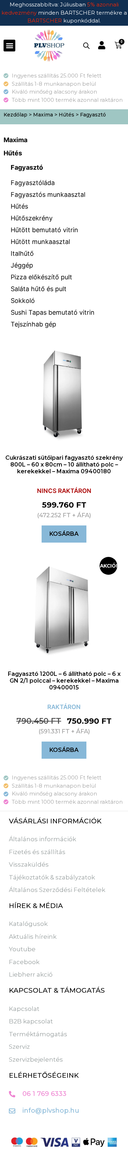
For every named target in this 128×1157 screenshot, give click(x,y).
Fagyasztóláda (33, 182)
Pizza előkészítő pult (41, 277)
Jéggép (22, 265)
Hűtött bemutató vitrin (44, 230)
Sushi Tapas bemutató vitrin (53, 312)
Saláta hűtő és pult (38, 289)
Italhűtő (22, 253)
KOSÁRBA (64, 533)
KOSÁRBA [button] (64, 750)
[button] (9, 45)
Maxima (43, 114)
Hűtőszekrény (32, 218)
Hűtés (66, 114)
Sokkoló (23, 300)
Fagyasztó (27, 167)
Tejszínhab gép (33, 324)
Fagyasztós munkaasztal (48, 194)
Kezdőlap (15, 114)
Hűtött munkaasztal (40, 241)
